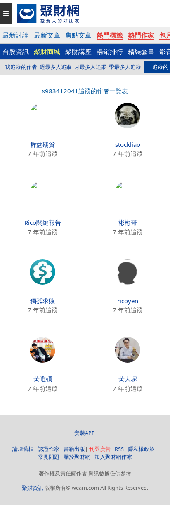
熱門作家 (141, 35)
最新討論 (15, 35)
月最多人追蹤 (90, 67)
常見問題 (48, 456)
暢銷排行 (110, 51)
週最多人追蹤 (56, 67)
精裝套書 (141, 51)
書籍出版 (74, 449)
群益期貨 (42, 144)
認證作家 (48, 449)
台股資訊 (15, 51)
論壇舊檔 (23, 449)
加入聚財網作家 (113, 456)
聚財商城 (47, 51)
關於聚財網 (77, 456)
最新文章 (47, 35)
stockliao (127, 144)
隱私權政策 (141, 449)
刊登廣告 (100, 449)
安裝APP (85, 433)
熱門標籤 (110, 35)
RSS (119, 449)
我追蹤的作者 (21, 67)
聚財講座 (78, 51)
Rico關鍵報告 (42, 222)
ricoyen (127, 301)
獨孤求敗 (42, 301)
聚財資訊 (32, 487)
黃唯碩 (42, 379)
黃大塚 (127, 379)
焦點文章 (78, 35)
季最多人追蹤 (125, 67)
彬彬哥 (127, 222)
